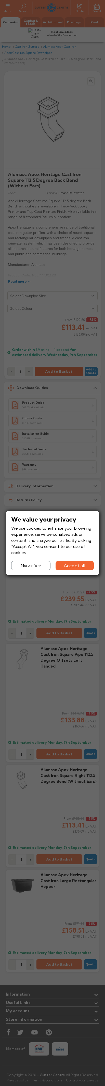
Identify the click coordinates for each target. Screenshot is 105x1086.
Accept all (74, 566)
